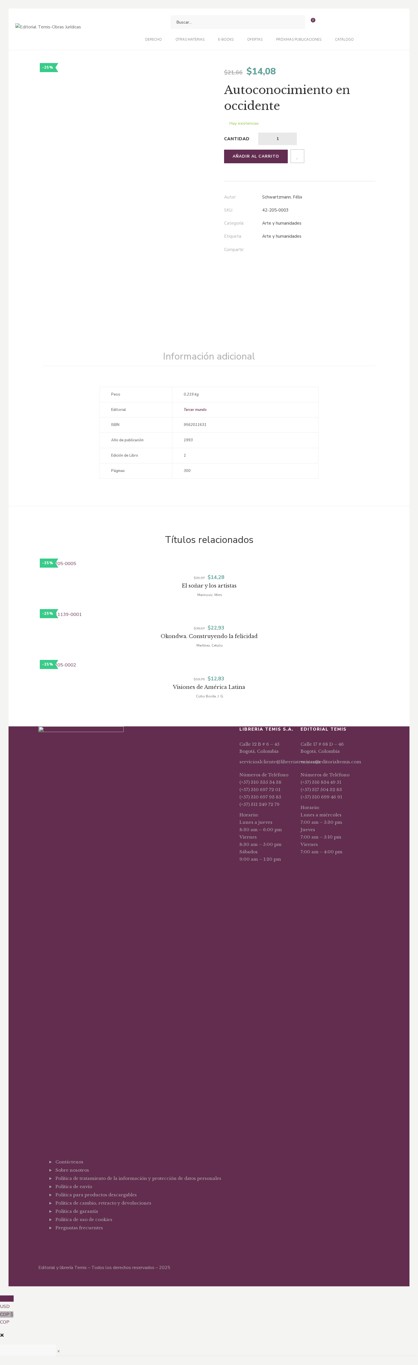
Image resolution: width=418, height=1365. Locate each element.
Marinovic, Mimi (209, 595)
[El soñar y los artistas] (209, 564)
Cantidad (237, 139)
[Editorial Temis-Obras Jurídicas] (48, 29)
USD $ (7, 1302)
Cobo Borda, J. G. (210, 696)
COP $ (6, 1318)
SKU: (228, 210)
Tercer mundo (195, 409)
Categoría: (234, 223)
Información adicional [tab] (209, 356)
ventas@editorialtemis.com (331, 761)
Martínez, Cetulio (209, 645)
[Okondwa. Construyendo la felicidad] (209, 614)
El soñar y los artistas (209, 586)
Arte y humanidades (281, 223)
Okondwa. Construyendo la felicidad (209, 636)
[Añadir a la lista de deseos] (297, 156)
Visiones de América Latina (209, 687)
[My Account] (323, 22)
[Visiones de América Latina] (209, 665)
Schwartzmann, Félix (282, 197)
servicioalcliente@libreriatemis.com (279, 761)
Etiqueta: (233, 236)
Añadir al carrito (256, 156)
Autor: (230, 197)
